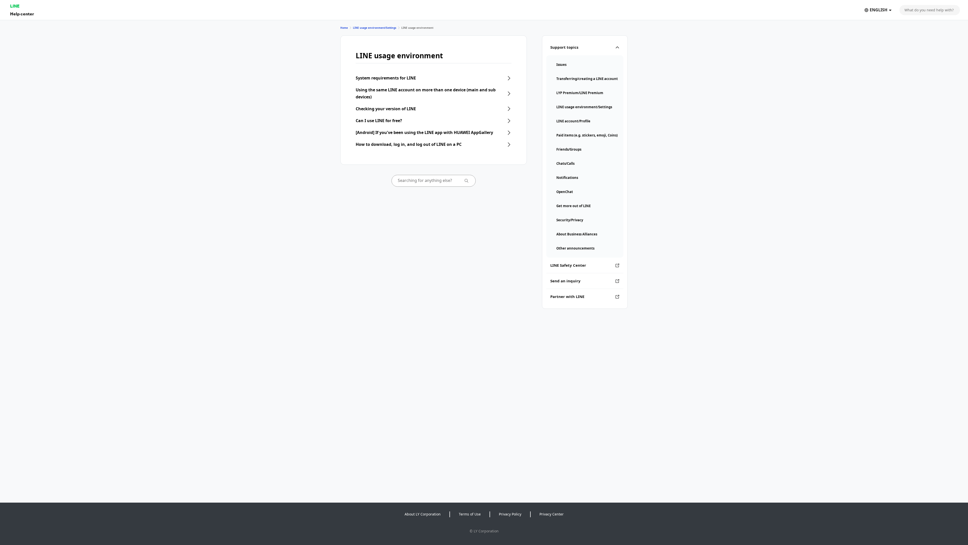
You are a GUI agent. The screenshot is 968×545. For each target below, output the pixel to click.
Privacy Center (551, 514)
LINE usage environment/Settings (374, 28)
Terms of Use (470, 514)
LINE (14, 6)
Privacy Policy (510, 514)
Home (344, 28)
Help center (22, 13)
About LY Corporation (423, 514)
